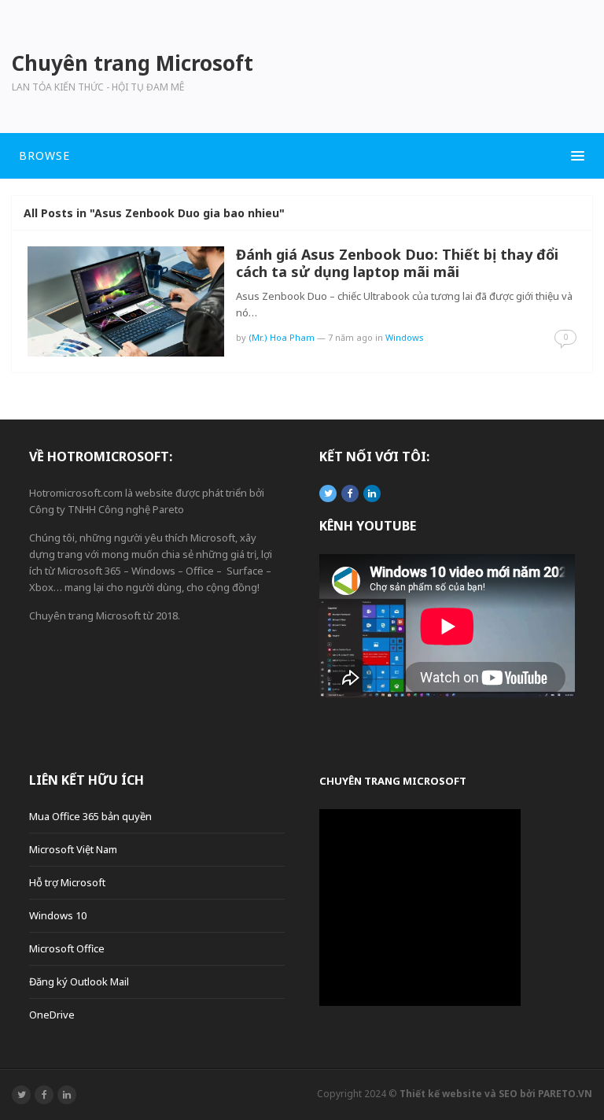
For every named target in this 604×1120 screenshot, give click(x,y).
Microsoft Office (67, 948)
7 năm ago (350, 337)
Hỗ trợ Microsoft (67, 882)
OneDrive (52, 1014)
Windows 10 (58, 915)
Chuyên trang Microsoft (392, 781)
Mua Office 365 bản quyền (90, 816)
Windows (404, 337)
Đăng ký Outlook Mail (79, 981)
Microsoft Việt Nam (73, 849)
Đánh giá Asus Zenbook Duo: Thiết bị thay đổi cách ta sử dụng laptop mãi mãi (397, 263)
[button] (302, 156)
